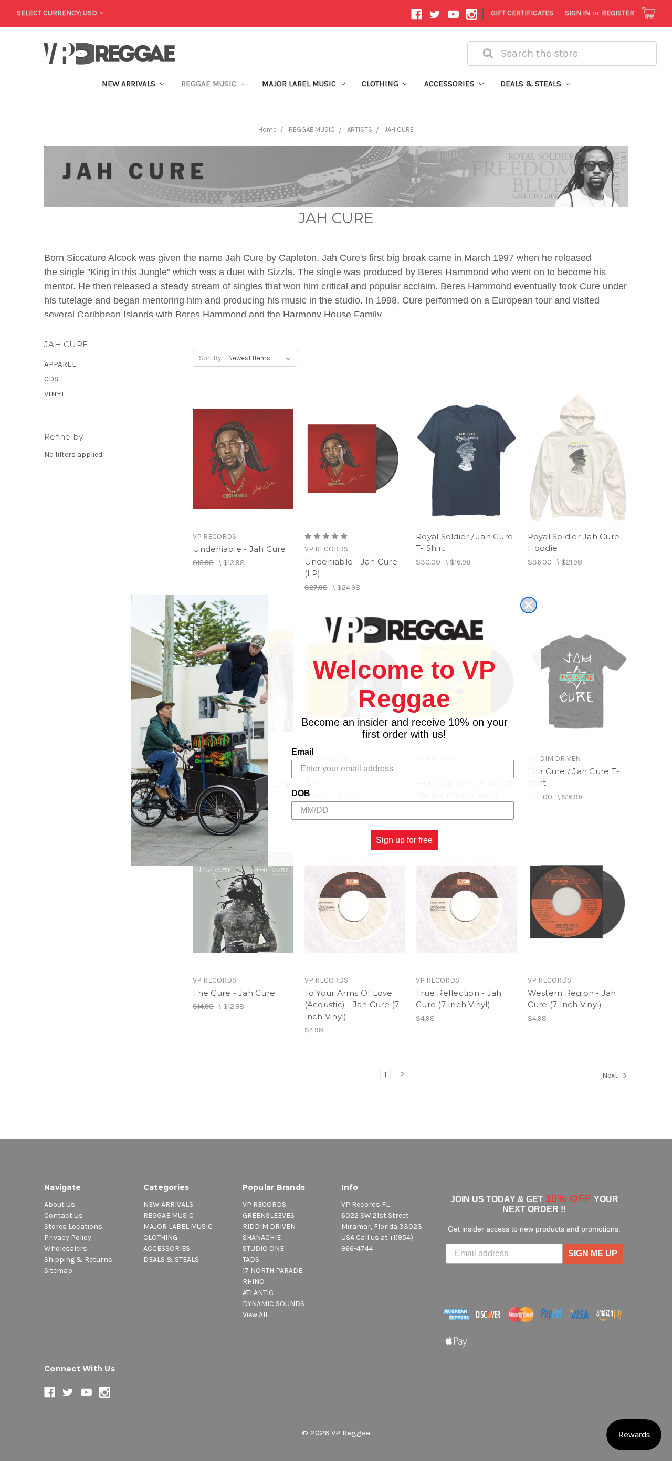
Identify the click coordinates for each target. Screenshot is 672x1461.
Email (302, 751)
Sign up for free (404, 840)
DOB (300, 793)
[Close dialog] (529, 605)
